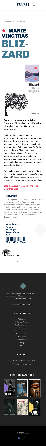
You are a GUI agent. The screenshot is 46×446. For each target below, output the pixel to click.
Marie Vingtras (15, 33)
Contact (22, 346)
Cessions (22, 328)
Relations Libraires (22, 325)
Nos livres (21, 21)
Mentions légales (18, 304)
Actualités (22, 319)
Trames (7, 21)
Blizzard (12, 202)
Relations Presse (22, 322)
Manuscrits (22, 340)
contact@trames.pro (23, 364)
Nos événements (22, 334)
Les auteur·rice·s (22, 331)
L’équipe (22, 343)
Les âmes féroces (29, 215)
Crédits (31, 304)
